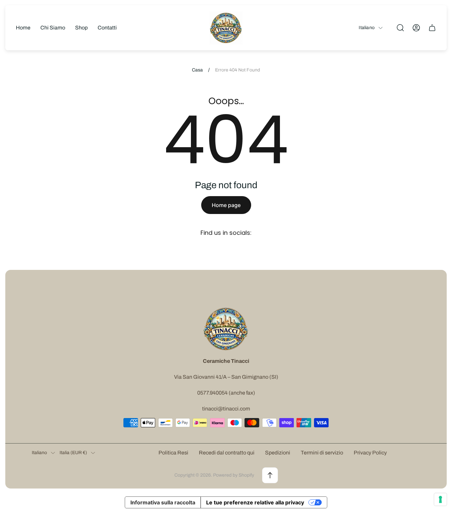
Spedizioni (277, 452)
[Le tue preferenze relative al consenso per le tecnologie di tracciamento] (440, 499)
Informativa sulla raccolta (162, 502)
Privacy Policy (370, 452)
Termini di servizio (322, 452)
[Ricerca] (400, 28)
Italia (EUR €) (73, 452)
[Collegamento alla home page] (226, 329)
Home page (226, 205)
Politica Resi (173, 452)
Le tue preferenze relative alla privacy (255, 502)
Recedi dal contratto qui (226, 452)
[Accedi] (416, 28)
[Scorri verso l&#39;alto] (270, 475)
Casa (197, 69)
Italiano (367, 27)
